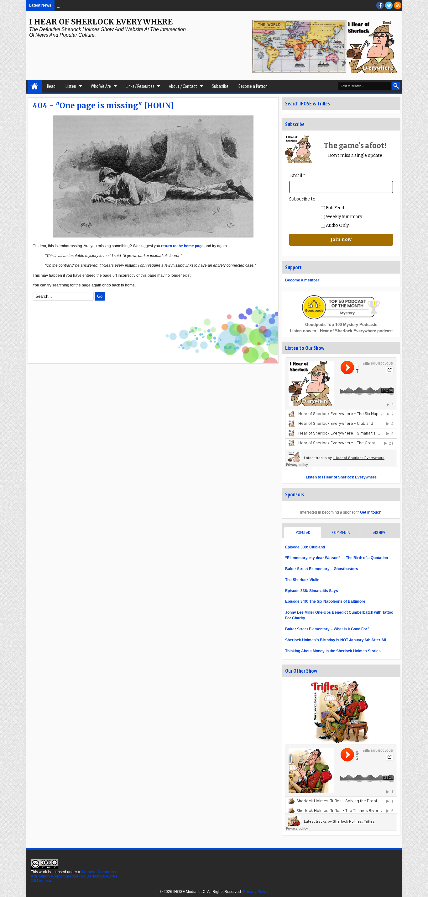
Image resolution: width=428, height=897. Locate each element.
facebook (380, 5)
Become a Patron (253, 86)
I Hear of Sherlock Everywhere (101, 22)
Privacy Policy (256, 891)
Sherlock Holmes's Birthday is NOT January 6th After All (335, 640)
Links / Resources (140, 86)
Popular (303, 532)
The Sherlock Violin (302, 580)
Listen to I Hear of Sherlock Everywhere (341, 477)
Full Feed (334, 208)
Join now (341, 239)
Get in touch (370, 512)
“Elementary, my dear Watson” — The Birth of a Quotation (336, 558)
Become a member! (303, 280)
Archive (379, 532)
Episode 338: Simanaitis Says (311, 591)
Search (396, 86)
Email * (297, 175)
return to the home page (182, 246)
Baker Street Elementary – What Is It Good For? (327, 629)
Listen (70, 86)
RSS (397, 5)
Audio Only (337, 225)
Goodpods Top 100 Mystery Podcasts (341, 324)
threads (389, 5)
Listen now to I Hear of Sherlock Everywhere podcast (341, 330)
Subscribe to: (302, 199)
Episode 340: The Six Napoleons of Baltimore (325, 601)
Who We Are (101, 86)
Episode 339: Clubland (305, 547)
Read (51, 86)
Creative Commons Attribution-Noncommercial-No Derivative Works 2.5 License (74, 876)
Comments (341, 532)
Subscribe (220, 86)
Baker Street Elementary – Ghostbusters (321, 569)
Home (35, 86)
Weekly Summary (343, 216)
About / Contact (183, 86)
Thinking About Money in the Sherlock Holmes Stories (333, 651)
